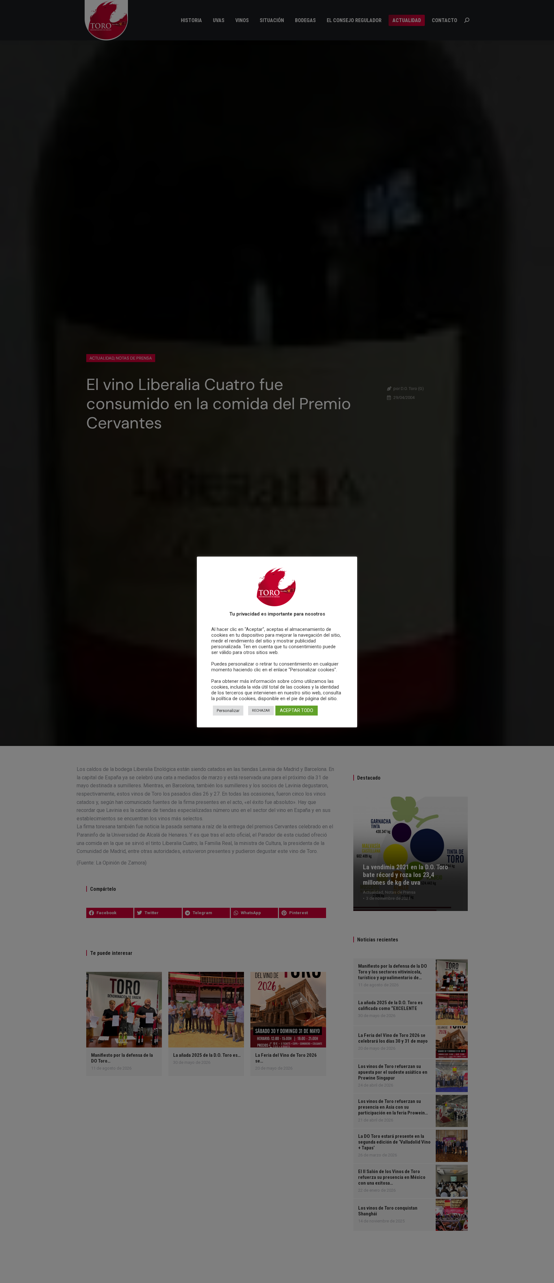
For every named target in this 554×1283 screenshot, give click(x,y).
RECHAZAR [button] (261, 711)
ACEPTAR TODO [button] (296, 710)
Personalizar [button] (228, 710)
